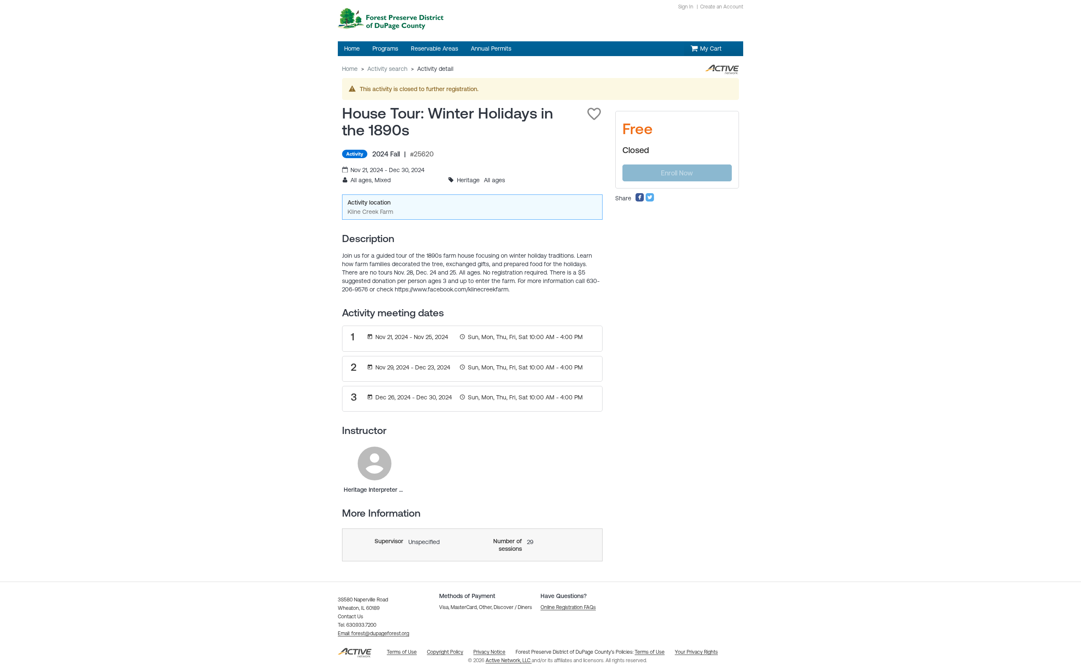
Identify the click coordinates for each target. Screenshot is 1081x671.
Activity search (387, 68)
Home (350, 68)
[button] (594, 114)
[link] (374, 463)
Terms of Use (650, 652)
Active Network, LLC (509, 660)
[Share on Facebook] (640, 200)
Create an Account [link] (721, 7)
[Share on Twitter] (650, 200)
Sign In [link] (685, 7)
